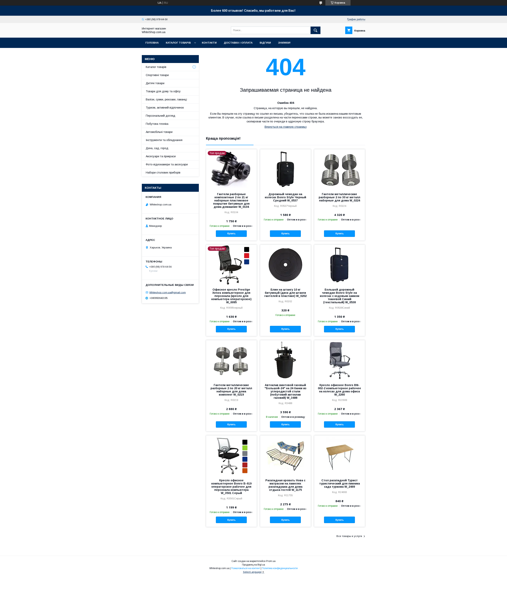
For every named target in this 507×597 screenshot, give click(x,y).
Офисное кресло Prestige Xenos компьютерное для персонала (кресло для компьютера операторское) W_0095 (231, 296)
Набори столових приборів (163, 172)
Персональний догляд (160, 115)
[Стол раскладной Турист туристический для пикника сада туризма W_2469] (339, 455)
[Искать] (315, 30)
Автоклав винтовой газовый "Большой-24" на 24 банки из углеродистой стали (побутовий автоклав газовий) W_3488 (285, 391)
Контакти (209, 42)
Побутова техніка (157, 123)
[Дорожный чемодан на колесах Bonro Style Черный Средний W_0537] (285, 169)
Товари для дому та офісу (163, 91)
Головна (152, 42)
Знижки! (284, 42)
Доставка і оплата (238, 42)
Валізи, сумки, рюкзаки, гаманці (166, 99)
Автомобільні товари (159, 132)
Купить (231, 233)
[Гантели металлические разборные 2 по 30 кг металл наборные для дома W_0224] (339, 169)
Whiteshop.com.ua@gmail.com (167, 292)
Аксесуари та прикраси (161, 156)
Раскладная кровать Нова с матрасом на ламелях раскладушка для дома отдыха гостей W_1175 (285, 485)
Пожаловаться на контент (245, 568)
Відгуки (265, 42)
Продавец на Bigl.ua (253, 564)
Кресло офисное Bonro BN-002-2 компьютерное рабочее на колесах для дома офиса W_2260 (339, 389)
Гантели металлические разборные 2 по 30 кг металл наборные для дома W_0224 (339, 197)
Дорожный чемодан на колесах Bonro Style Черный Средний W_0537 (285, 197)
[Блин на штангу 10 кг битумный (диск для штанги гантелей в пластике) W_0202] (285, 264)
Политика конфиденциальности (280, 568)
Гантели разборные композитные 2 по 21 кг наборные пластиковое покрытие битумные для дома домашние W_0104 (231, 200)
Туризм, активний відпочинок (165, 107)
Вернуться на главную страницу (286, 126)
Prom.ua (270, 561)
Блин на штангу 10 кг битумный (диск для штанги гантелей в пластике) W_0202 (285, 293)
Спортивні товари (157, 75)
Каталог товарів (178, 42)
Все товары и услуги (349, 536)
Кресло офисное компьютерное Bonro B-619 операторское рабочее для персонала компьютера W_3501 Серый (231, 487)
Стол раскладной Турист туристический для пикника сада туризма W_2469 (339, 483)
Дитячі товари (155, 83)
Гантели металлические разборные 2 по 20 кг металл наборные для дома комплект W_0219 (231, 389)
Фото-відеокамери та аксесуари (167, 164)
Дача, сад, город (157, 148)
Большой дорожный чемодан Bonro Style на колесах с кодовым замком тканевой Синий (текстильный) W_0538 (339, 296)
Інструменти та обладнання (164, 140)
